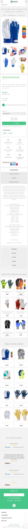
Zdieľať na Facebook (11, 164)
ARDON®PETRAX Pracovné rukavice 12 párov (21, 292)
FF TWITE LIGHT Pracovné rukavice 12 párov (21, 423)
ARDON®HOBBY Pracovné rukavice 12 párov (7, 363)
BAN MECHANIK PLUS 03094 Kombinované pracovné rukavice (7, 313)
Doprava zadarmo (8, 149)
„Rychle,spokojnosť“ (14, 443)
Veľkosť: (4, 111)
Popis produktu (14, 170)
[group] (7, 284)
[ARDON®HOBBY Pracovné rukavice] (7, 394)
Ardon (7, 98)
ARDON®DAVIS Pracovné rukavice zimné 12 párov (21, 383)
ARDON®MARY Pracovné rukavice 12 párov (7, 383)
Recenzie (14, 178)
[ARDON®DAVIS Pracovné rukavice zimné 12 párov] (21, 374)
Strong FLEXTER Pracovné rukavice (7, 292)
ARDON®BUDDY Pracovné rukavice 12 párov (7, 423)
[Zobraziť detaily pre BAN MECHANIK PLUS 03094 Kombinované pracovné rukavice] (7, 304)
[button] (7, 289)
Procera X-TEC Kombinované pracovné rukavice (20, 312)
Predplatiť (11, 500)
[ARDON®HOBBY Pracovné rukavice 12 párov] (7, 354)
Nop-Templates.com (16, 525)
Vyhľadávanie (26, 4)
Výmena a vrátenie (8, 142)
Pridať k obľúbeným (12, 118)
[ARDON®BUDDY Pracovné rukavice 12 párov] (7, 415)
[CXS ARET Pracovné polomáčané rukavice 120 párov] (21, 394)
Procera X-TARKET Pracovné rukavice (20, 333)
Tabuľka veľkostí (14, 174)
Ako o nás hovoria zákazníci (14, 438)
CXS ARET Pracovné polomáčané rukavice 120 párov (21, 403)
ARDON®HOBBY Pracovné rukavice (7, 403)
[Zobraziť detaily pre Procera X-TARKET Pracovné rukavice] (20, 324)
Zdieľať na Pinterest (17, 164)
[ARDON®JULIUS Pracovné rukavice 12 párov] (21, 354)
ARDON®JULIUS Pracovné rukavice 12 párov (21, 363)
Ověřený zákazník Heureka (18, 447)
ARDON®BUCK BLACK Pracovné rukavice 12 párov (7, 333)
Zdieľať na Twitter (14, 164)
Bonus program (20, 149)
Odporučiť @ (15, 118)
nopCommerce (16, 524)
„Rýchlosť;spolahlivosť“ (14, 470)
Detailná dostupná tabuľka (10, 162)
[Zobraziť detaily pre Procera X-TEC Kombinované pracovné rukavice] (20, 304)
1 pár (5, 133)
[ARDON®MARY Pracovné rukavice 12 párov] (7, 374)
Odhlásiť (19, 500)
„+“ (14, 481)
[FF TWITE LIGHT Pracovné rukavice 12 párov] (21, 415)
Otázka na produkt (14, 182)
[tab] (14, 170)
